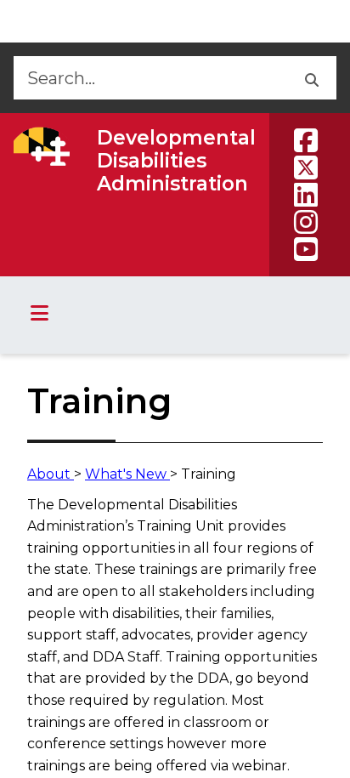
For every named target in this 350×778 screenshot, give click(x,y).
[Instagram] (306, 222)
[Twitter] (306, 167)
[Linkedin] (306, 194)
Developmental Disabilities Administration (176, 161)
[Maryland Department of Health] (42, 146)
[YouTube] (306, 249)
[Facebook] (306, 140)
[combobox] (149, 77)
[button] (310, 77)
